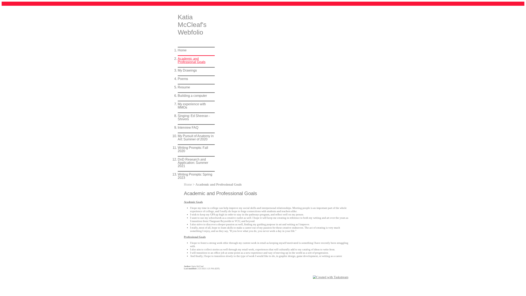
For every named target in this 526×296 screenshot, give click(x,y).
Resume (184, 87)
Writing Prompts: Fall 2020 (193, 149)
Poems (183, 79)
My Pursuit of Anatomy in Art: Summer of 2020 (196, 137)
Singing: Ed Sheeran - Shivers (194, 117)
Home (182, 50)
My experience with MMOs (192, 105)
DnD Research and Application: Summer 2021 (193, 163)
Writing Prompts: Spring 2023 (195, 176)
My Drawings (187, 70)
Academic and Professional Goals (191, 60)
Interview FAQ (188, 127)
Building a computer (192, 95)
